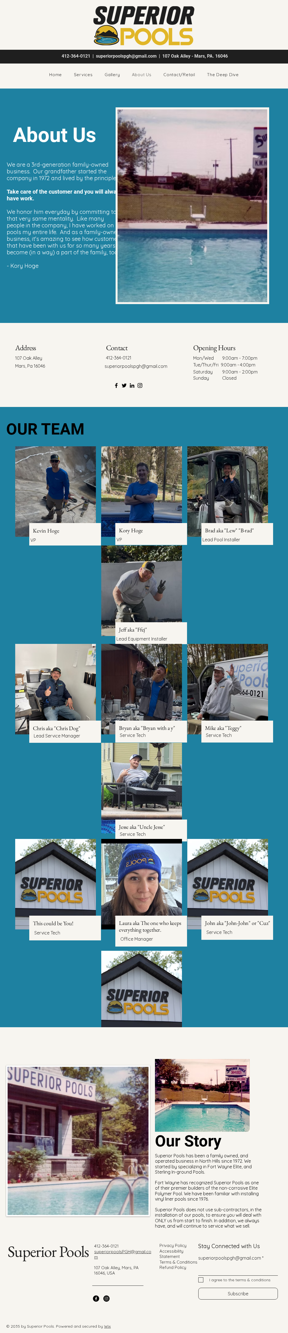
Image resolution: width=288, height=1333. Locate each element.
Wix (107, 1326)
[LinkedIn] (132, 385)
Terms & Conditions (178, 1262)
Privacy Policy (172, 1245)
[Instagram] (140, 385)
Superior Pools (48, 1251)
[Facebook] (116, 385)
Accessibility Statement (171, 1253)
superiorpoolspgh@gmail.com (126, 56)
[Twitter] (124, 385)
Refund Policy (172, 1267)
